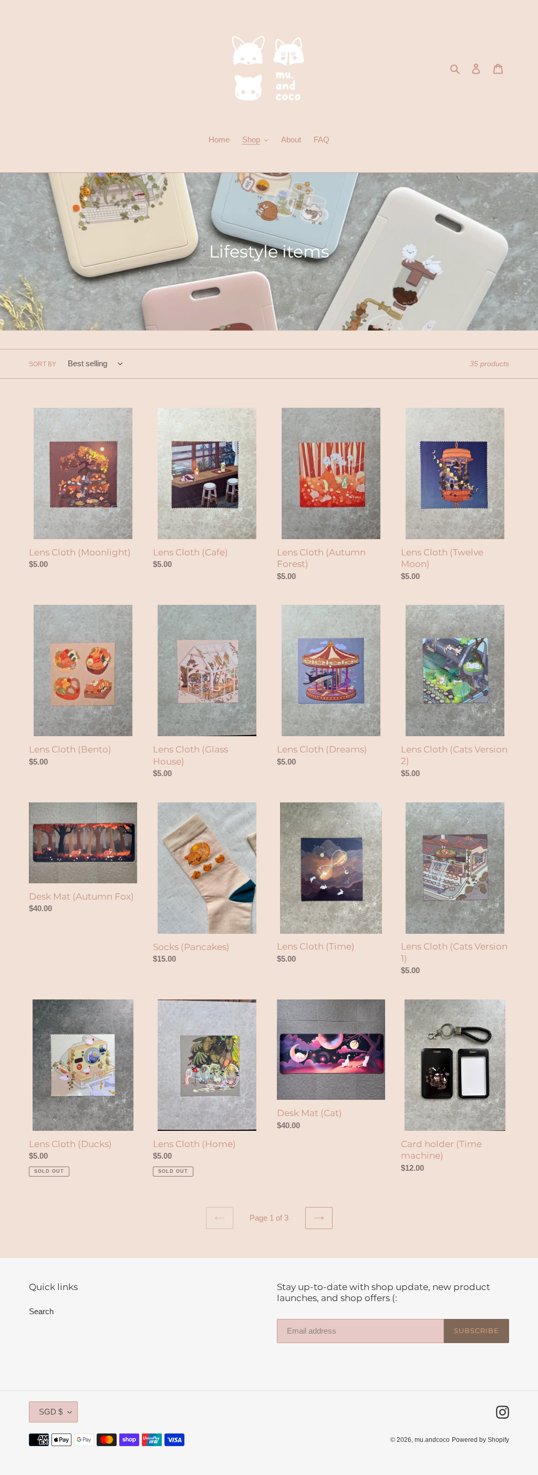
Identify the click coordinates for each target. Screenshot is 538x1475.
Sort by (42, 364)
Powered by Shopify (480, 1439)
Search (41, 1311)
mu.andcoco (432, 1439)
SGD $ (51, 1411)
